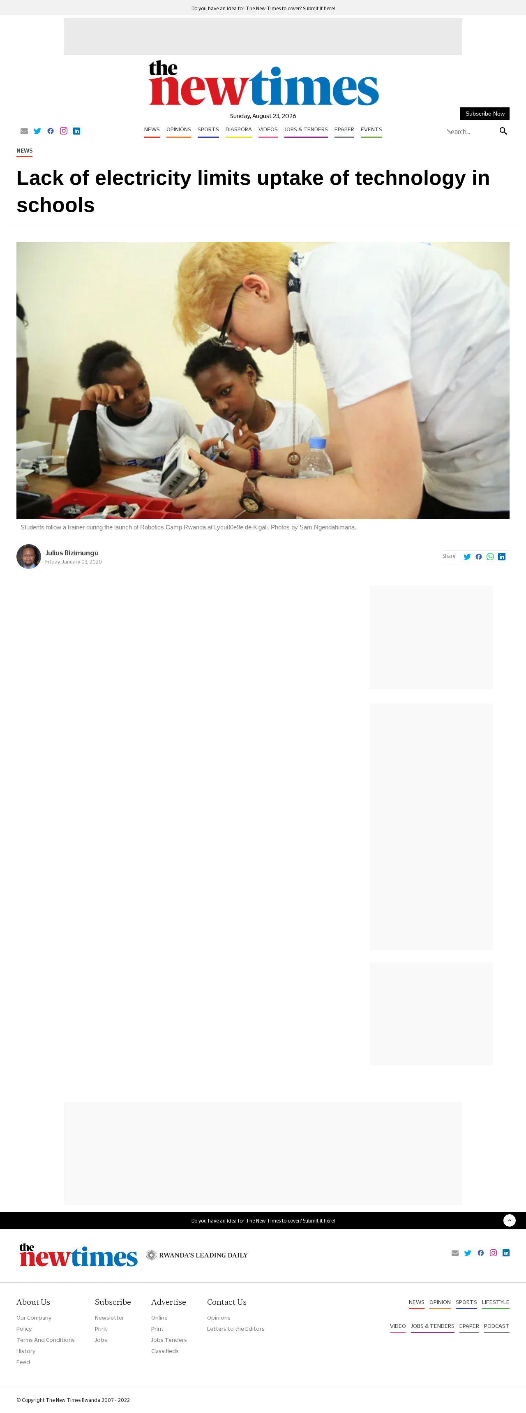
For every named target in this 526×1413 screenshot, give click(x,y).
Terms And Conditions (45, 1339)
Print (101, 1328)
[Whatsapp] (490, 557)
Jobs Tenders (169, 1339)
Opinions (178, 129)
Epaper (344, 129)
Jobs (101, 1339)
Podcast (497, 1326)
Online (159, 1317)
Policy (24, 1328)
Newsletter (109, 1317)
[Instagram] (63, 132)
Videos (268, 129)
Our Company (33, 1317)
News (152, 129)
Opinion (440, 1302)
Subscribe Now (485, 113)
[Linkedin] (76, 132)
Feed (23, 1362)
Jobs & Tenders (306, 129)
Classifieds (165, 1351)
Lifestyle (496, 1302)
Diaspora (239, 129)
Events (371, 129)
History (25, 1351)
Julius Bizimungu (72, 553)
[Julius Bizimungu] (28, 566)
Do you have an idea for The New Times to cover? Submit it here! (263, 8)
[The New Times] (263, 105)
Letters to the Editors (236, 1328)
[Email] (24, 132)
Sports (208, 129)
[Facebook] (50, 132)
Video (398, 1326)
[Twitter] (37, 132)
